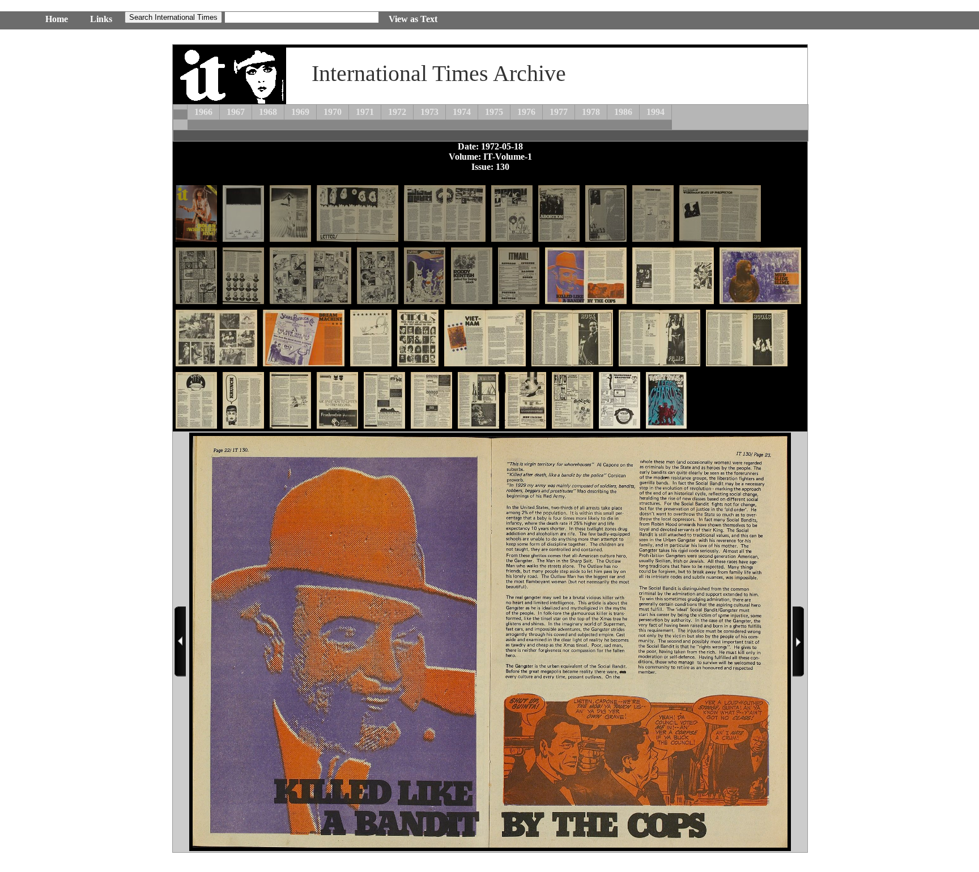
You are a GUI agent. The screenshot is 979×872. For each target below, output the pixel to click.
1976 (526, 112)
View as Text (413, 19)
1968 (268, 112)
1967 (236, 112)
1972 (397, 112)
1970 (333, 112)
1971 (365, 112)
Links (101, 19)
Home (56, 19)
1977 (559, 112)
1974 (462, 112)
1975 (494, 112)
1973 (429, 112)
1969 (300, 112)
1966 (203, 112)
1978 (591, 112)
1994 (655, 112)
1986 (623, 112)
